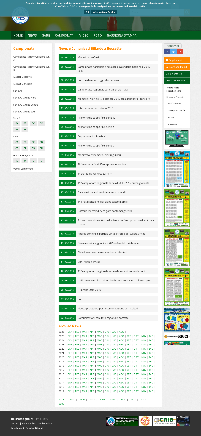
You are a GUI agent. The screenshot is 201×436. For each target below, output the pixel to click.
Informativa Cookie (104, 11)
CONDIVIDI (173, 46)
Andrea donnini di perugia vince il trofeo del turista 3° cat (111, 233)
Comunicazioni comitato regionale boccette (103, 318)
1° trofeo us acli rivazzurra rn (95, 173)
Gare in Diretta (174, 73)
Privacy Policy (28, 423)
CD (41, 142)
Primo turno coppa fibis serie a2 (96, 117)
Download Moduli (177, 66)
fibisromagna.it (22, 419)
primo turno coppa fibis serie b (96, 127)
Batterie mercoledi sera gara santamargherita (105, 211)
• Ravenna (171, 124)
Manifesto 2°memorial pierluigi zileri (99, 155)
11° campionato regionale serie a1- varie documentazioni (111, 271)
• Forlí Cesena (173, 103)
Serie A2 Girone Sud (24, 111)
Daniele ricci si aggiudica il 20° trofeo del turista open (109, 243)
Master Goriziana (22, 83)
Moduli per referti (88, 57)
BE (16, 129)
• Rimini (170, 117)
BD (41, 123)
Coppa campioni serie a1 (92, 136)
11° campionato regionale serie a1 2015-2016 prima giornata (113, 183)
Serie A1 (17, 90)
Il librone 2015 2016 (89, 290)
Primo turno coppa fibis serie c (96, 145)
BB (25, 123)
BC (33, 123)
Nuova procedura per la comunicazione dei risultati (108, 308)
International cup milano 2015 (95, 108)
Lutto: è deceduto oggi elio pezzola (98, 80)
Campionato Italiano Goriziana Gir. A (31, 58)
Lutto (81, 299)
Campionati (64, 35)
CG (33, 148)
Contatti (15, 423)
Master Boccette (22, 76)
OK (87, 11)
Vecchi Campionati (23, 168)
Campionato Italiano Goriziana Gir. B (31, 68)
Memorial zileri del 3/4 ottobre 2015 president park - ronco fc (114, 99)
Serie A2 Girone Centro (25, 104)
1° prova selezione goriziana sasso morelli (103, 201)
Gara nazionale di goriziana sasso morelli (102, 192)
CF (25, 148)
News (32, 35)
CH (41, 148)
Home (18, 35)
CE (16, 148)
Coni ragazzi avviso (89, 261)
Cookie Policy (45, 423)
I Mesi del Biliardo (175, 80)
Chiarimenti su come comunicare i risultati (102, 252)
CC (33, 142)
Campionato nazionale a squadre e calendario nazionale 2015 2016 (114, 69)
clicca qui (170, 3)
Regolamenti (175, 59)
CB (25, 142)
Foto (98, 35)
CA (16, 142)
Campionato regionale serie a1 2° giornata (103, 89)
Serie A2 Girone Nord (24, 97)
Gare (46, 35)
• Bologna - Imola (175, 110)
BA (16, 123)
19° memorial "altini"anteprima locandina (102, 164)
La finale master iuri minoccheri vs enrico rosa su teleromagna (114, 280)
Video (84, 35)
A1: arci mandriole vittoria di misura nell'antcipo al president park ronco (116, 222)
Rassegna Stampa (122, 35)
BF (25, 129)
